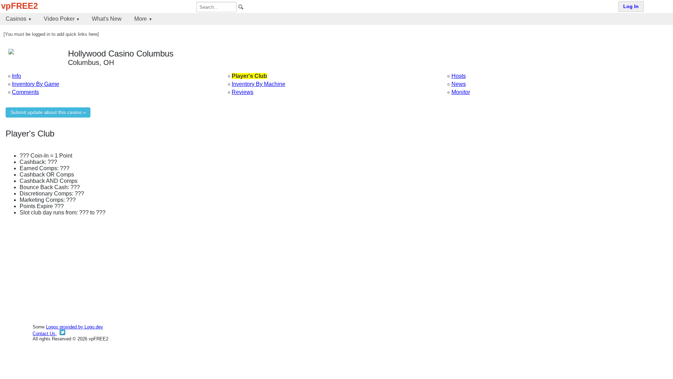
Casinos (16, 19)
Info (16, 76)
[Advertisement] (216, 270)
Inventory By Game (35, 84)
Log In (631, 6)
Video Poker (59, 19)
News (458, 84)
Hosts (458, 76)
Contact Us (45, 333)
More (140, 19)
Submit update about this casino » (48, 112)
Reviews (242, 92)
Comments (25, 92)
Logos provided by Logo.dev (74, 327)
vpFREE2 (19, 6)
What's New (107, 19)
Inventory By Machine (258, 84)
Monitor (460, 92)
